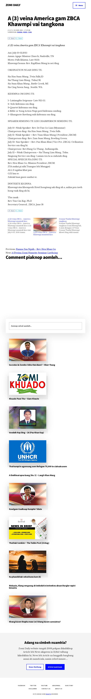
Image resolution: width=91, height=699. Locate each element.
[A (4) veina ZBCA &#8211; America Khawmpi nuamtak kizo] (20, 225)
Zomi (30, 32)
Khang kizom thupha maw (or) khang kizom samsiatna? (35, 621)
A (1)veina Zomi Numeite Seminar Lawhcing (35, 253)
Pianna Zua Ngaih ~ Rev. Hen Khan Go (36, 249)
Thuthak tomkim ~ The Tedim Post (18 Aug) (29, 542)
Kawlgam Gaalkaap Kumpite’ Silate (25, 509)
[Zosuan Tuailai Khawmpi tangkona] (72, 225)
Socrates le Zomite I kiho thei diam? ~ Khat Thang (32, 364)
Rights (48, 694)
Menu (81, 5)
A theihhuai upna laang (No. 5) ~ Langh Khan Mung (32, 475)
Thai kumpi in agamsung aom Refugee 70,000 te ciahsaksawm (38, 466)
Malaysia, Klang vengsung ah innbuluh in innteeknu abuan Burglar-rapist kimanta (42, 586)
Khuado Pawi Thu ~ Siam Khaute (24, 398)
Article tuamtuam (55, 667)
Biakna (20, 32)
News (25, 32)
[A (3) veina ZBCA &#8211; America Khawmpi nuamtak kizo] (45, 224)
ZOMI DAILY (13, 5)
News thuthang (35, 667)
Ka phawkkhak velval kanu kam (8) (25, 576)
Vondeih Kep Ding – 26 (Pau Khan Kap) (26, 432)
